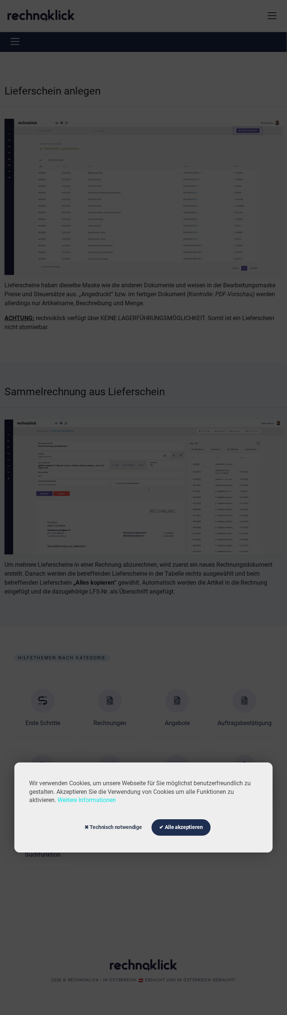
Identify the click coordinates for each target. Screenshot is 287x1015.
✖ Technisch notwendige (113, 827)
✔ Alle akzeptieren (181, 827)
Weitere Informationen (87, 800)
